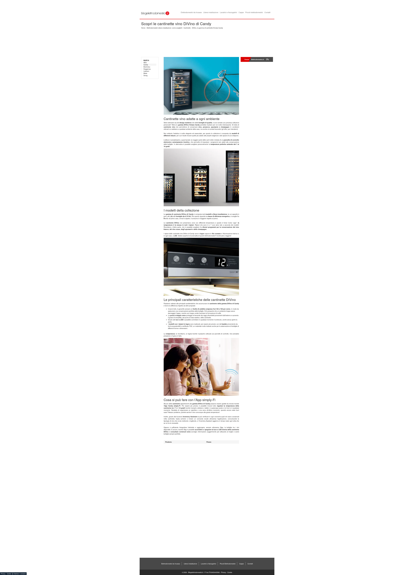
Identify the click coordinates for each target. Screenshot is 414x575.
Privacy (223, 572)
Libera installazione (210, 12)
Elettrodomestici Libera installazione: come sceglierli (164, 28)
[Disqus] (201, 471)
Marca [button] (146, 60)
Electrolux (146, 67)
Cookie (229, 572)
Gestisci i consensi (20, 574)
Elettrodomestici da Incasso (191, 12)
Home (143, 28)
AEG (145, 62)
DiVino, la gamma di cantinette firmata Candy (207, 28)
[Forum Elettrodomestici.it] (257, 59)
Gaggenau (147, 69)
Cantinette (187, 28)
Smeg (145, 75)
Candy (145, 65)
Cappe (241, 12)
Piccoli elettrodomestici (254, 12)
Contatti (267, 12)
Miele (145, 73)
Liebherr (146, 71)
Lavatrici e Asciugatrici (228, 12)
